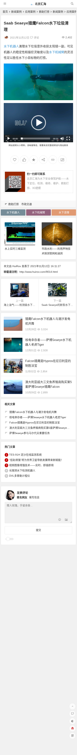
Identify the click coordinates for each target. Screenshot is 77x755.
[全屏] (68, 138)
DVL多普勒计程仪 (19, 475)
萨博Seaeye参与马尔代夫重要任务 (29, 433)
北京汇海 (40, 3)
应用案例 (30, 11)
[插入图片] (66, 520)
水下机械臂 (56, 52)
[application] (38, 122)
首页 (5, 11)
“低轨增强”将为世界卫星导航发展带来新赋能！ (36, 459)
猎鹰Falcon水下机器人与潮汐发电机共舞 (33, 411)
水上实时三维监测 (15, 248)
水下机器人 (11, 46)
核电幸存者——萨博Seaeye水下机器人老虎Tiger (37, 417)
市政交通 (26, 204)
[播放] (8, 138)
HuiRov (16, 266)
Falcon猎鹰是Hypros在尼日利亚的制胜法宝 (34, 422)
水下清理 (64, 212)
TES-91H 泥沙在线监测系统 (25, 454)
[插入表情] (59, 520)
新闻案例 (16, 11)
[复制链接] (53, 159)
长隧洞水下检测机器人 (22, 470)
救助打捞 (44, 11)
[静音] (62, 138)
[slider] (35, 138)
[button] (38, 122)
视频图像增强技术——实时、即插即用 (31, 465)
